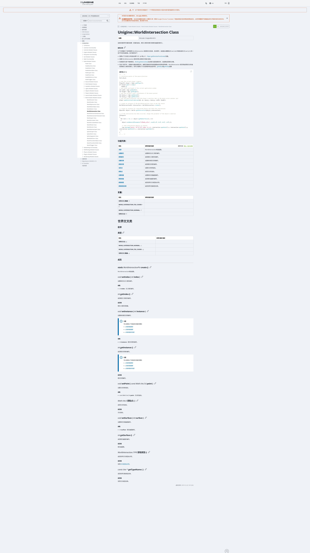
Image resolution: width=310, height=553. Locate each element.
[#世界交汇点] (150, 267)
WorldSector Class (92, 127)
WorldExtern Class (92, 109)
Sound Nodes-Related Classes (93, 95)
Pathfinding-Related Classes (91, 150)
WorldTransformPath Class (94, 143)
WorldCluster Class (92, 100)
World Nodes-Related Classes (93, 97)
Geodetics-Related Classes (92, 86)
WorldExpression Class (93, 104)
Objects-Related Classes (91, 91)
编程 (83, 41)
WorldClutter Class (92, 102)
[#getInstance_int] (135, 347)
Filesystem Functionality (90, 54)
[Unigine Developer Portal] (87, 3)
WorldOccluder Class (92, 120)
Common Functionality (90, 48)
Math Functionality (89, 59)
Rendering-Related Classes (91, 156)
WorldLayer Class (91, 118)
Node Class (88, 63)
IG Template (85, 163)
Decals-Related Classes (91, 82)
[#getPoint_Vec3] (137, 401)
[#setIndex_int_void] (142, 277)
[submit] (107, 20)
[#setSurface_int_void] (146, 418)
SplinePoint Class (91, 134)
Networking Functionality (90, 147)
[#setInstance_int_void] (148, 311)
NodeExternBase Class (91, 70)
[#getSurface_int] (134, 435)
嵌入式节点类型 (86, 38)
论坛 (120, 3)
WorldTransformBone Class (94, 140)
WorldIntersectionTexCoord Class (96, 116)
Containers (87, 45)
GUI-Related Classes (89, 57)
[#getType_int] (149, 452)
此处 (140, 16)
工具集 (84, 36)
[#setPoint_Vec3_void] (155, 383)
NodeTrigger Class (90, 79)
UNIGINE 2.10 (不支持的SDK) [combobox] (90, 16)
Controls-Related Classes (90, 50)
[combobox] (211, 3)
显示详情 (190, 146)
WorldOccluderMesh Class (94, 122)
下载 (138, 3)
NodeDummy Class (90, 66)
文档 (125, 3)
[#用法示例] (125, 47)
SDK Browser (85, 32)
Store (145, 3)
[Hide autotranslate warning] (227, 18)
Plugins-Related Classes (90, 154)
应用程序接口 (85, 43)
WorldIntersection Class (93, 111)
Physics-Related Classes (90, 152)
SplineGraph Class (92, 131)
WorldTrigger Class (92, 145)
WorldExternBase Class (93, 106)
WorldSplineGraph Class (93, 129)
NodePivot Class (89, 75)
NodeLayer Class (89, 72)
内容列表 (84, 165)
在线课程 (132, 3)
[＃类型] (123, 233)
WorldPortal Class (92, 125)
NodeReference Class (91, 77)
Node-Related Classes (90, 61)
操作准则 (84, 29)
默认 (185, 146)
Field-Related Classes (91, 84)
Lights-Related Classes (91, 88)
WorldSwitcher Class (92, 138)
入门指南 (84, 25)
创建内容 (84, 159)
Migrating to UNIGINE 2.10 (89, 161)
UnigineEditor (86, 34)
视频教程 (84, 27)
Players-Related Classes (91, 93)
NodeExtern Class (90, 68)
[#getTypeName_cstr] (146, 469)
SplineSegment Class (92, 136)
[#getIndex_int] (132, 294)
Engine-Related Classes (90, 52)
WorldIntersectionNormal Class (95, 113)
